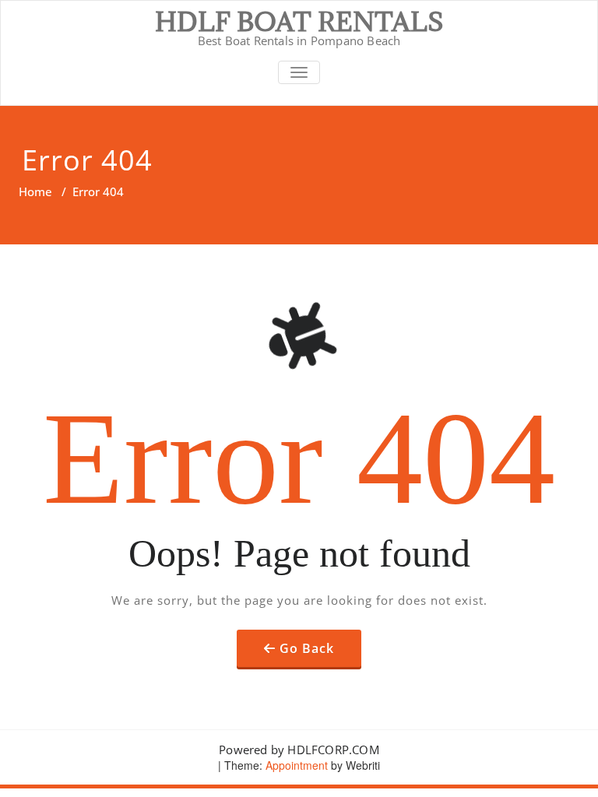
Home (35, 191)
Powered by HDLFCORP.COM (299, 749)
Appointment (295, 765)
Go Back (307, 648)
